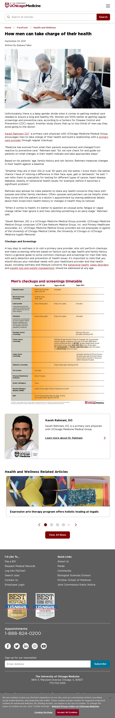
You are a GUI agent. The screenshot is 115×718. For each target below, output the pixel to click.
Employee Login (14, 584)
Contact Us (11, 580)
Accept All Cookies (67, 712)
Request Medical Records (20, 566)
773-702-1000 (57, 683)
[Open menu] (108, 5)
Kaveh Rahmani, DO (17, 133)
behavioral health (78, 264)
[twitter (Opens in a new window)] (17, 646)
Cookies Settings (43, 712)
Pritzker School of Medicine (74, 580)
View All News (57, 534)
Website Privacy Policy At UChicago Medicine (75, 706)
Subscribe (100, 663)
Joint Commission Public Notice (76, 584)
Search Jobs (12, 575)
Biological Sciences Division (74, 575)
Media (61, 566)
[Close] (110, 698)
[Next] (74, 525)
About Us (63, 561)
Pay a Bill (10, 561)
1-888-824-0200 (23, 631)
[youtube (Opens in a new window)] (44, 646)
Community (64, 570)
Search (103, 17)
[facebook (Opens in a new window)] (8, 646)
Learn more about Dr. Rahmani (64, 438)
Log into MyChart (15, 570)
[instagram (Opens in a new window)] (35, 646)
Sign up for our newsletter (21, 657)
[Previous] (40, 525)
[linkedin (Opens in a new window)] (26, 646)
